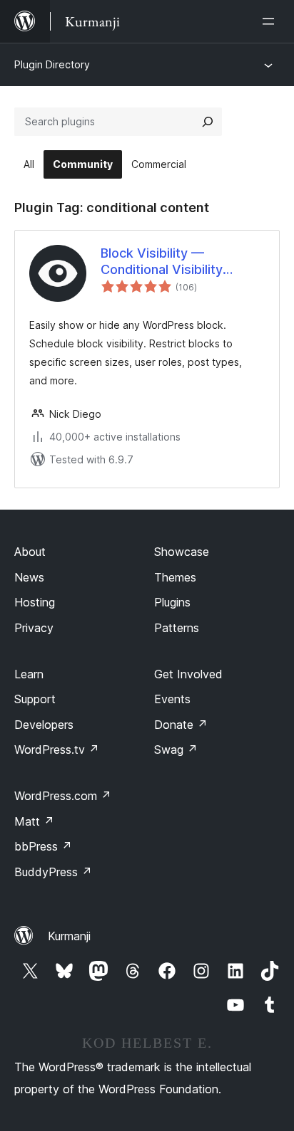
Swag (176, 749)
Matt (34, 821)
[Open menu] (271, 21)
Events (172, 699)
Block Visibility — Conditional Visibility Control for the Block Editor (164, 262)
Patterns (176, 628)
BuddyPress (53, 872)
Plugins (172, 602)
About (30, 552)
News (29, 577)
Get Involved (188, 674)
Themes (175, 577)
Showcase (181, 552)
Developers (44, 724)
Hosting (34, 602)
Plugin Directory (52, 64)
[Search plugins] (207, 121)
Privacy (34, 628)
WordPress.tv (56, 749)
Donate (181, 724)
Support (35, 699)
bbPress (43, 846)
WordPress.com (62, 796)
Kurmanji (69, 936)
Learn (29, 674)
